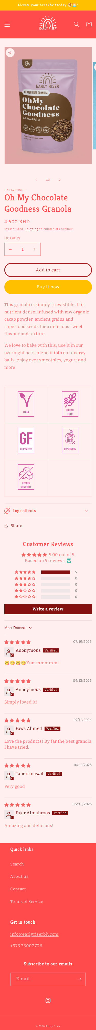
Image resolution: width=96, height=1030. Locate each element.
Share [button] (16, 525)
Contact (18, 889)
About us (19, 876)
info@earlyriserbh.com (34, 934)
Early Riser (53, 1026)
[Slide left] (36, 180)
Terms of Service (26, 901)
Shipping (31, 229)
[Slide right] (60, 180)
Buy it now (48, 286)
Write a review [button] (48, 609)
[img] (17, 642)
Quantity (12, 238)
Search (17, 864)
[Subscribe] (79, 979)
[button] (7, 24)
